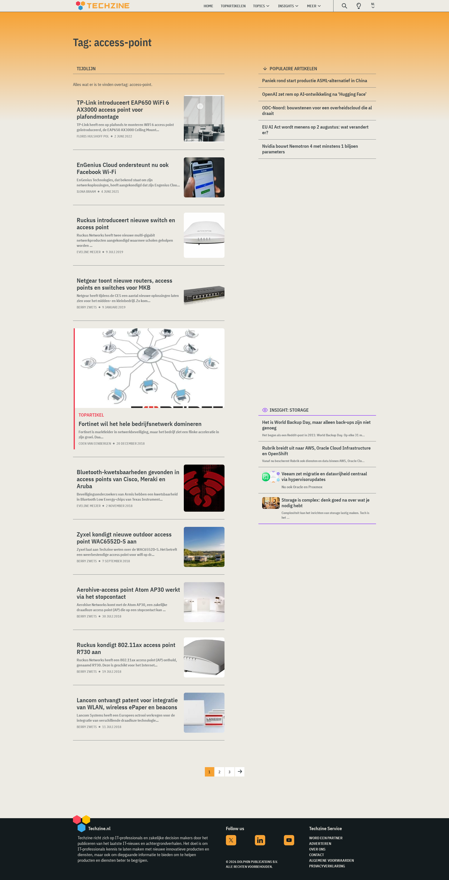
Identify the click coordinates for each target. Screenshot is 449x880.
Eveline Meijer (89, 252)
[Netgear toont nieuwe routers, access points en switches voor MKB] (204, 293)
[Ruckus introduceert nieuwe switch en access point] (204, 235)
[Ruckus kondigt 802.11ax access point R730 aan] (204, 657)
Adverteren (320, 843)
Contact (316, 854)
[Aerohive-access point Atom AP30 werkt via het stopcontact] (204, 602)
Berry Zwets (87, 307)
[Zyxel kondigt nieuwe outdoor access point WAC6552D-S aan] (204, 547)
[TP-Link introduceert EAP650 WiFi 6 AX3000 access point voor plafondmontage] (204, 118)
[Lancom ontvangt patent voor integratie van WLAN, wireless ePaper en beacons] (204, 713)
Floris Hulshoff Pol (93, 136)
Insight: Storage (289, 410)
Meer (311, 6)
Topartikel (91, 415)
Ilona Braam (86, 191)
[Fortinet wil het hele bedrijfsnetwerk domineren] (149, 368)
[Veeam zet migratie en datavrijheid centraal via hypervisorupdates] (271, 480)
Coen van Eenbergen (95, 443)
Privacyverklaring (327, 866)
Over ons (317, 849)
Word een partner (326, 838)
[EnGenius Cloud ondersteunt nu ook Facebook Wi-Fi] (204, 177)
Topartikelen (233, 6)
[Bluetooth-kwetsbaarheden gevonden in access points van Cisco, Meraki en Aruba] (204, 488)
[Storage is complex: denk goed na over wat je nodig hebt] (271, 508)
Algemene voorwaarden (331, 860)
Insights (286, 6)
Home (208, 6)
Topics (259, 6)
